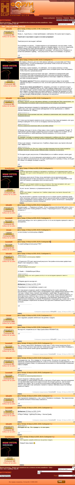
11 (50, 327)
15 (51, 396)
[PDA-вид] (26, 15)
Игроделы (59, 18)
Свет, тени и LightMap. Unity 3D (9, 23)
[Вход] (21, 15)
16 (51, 407)
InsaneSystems (10, 60)
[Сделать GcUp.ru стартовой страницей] (23, 15)
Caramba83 (8, 218)
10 (50, 315)
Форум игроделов (5, 22)
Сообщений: (9, 35)
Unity (50, 22)
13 (51, 358)
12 (51, 343)
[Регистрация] (16, 15)
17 (51, 424)
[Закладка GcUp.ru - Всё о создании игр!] (25, 15)
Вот (19, 345)
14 (51, 372)
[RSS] (28, 15)
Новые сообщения (49, 18)
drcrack (8, 230)
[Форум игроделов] (11, 15)
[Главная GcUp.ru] (5, 15)
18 (53, 437)
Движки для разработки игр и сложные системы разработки (30, 22)
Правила (66, 18)
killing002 (9, 29)
